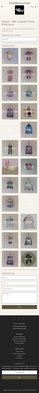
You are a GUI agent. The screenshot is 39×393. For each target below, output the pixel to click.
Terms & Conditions (19, 341)
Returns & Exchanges (19, 339)
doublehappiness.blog (19, 326)
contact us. (33, 368)
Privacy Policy (19, 343)
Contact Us (19, 358)
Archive (19, 356)
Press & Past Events (19, 354)
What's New (19, 351)
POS (20, 390)
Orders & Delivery (19, 337)
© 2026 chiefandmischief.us (10, 390)
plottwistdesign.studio (19, 328)
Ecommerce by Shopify (29, 390)
